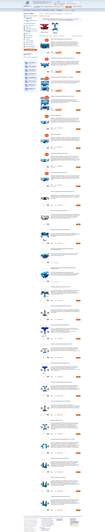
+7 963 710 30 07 (32, 62)
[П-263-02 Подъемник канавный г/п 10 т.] (44, 503)
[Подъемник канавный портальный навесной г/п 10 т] (44, 446)
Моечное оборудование (30, 46)
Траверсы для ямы (44, 32)
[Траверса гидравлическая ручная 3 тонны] (44, 160)
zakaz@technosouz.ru (74, 523)
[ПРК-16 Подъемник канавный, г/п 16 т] (44, 389)
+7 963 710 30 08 (32, 66)
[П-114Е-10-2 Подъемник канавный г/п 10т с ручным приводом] (44, 312)
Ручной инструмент (29, 40)
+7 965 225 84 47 (32, 70)
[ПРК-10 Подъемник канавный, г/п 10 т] (44, 351)
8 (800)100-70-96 (39, 6)
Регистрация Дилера (45, 529)
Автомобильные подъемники (31, 15)
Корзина (60, 10)
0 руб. (73, 10)
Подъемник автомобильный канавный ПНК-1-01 (60, 229)
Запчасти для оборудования (31, 57)
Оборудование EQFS (29, 48)
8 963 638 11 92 (31, 88)
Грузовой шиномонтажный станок (30, 21)
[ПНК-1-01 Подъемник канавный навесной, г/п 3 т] (44, 236)
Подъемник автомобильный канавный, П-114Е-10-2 (61, 305)
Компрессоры (28, 27)
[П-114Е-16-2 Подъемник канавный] (44, 408)
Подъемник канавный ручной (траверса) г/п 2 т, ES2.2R (62, 77)
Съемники (27, 39)
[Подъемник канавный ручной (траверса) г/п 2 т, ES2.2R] (44, 84)
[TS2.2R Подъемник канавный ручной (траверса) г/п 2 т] (44, 46)
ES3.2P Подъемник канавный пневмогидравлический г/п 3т (62, 191)
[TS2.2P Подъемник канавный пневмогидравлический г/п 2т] (44, 65)
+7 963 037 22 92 (32, 81)
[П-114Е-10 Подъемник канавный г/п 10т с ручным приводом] (44, 293)
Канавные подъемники (55, 33)
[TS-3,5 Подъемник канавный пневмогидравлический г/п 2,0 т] (44, 274)
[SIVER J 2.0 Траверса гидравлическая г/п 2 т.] (44, 217)
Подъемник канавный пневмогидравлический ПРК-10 (61, 343)
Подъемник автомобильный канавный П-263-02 (60, 496)
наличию (51, 35)
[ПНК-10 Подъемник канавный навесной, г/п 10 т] (44, 331)
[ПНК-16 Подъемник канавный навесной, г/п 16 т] (44, 370)
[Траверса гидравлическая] (44, 122)
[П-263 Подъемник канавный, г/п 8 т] (44, 465)
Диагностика (28, 33)
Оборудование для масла (30, 28)
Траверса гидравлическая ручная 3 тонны (59, 153)
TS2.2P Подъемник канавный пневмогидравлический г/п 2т (62, 58)
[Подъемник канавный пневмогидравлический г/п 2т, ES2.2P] (44, 103)
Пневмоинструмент (29, 42)
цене (47, 35)
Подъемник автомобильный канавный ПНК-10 (60, 324)
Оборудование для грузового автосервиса (31, 31)
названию (56, 35)
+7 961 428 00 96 (32, 77)
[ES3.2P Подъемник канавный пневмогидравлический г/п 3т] (44, 198)
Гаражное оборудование (30, 23)
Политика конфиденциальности (45, 528)
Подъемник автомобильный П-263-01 (58, 477)
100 (81, 35)
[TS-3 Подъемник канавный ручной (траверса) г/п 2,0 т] (44, 255)
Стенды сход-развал (29, 25)
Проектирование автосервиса (28, 54)
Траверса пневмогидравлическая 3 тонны (59, 172)
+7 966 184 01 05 (32, 84)
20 (78, 35)
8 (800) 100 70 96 (48, 6)
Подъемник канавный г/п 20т (56, 420)
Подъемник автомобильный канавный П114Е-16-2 (61, 401)
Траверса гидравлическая (56, 115)
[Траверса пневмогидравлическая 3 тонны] (44, 179)
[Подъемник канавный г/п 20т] (44, 427)
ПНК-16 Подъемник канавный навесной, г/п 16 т (60, 362)
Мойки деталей (28, 37)
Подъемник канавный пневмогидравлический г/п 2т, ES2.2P (62, 96)
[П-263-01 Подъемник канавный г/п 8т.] (44, 484)
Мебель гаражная (29, 35)
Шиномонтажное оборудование (28, 18)
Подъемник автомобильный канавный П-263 (59, 458)
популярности (61, 35)
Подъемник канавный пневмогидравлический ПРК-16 (61, 381)
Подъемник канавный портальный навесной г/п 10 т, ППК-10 (63, 439)
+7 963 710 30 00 (32, 73)
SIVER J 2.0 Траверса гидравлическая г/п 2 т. (60, 210)
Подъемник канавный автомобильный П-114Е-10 (60, 286)
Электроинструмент (29, 44)
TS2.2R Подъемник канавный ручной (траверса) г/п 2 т (62, 38)
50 (79, 35)
